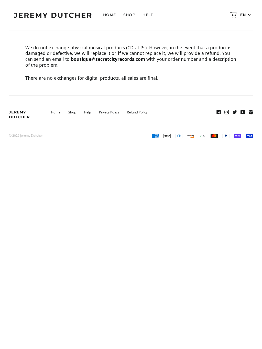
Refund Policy (137, 112)
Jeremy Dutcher (19, 114)
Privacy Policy (109, 112)
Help (148, 15)
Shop (129, 15)
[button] (234, 15)
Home (109, 15)
